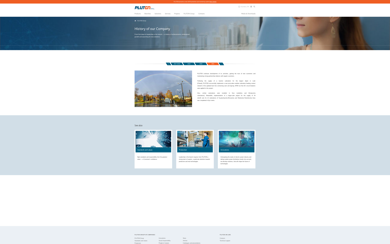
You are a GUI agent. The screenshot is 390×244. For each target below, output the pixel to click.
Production (138, 243)
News (184, 238)
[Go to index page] (145, 8)
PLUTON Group (189, 14)
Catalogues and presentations (191, 243)
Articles (185, 240)
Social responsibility (165, 240)
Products (138, 14)
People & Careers (164, 243)
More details (213, 1)
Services (167, 14)
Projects (177, 14)
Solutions (158, 14)
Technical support (225, 240)
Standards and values (141, 240)
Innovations (162, 238)
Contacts (201, 14)
